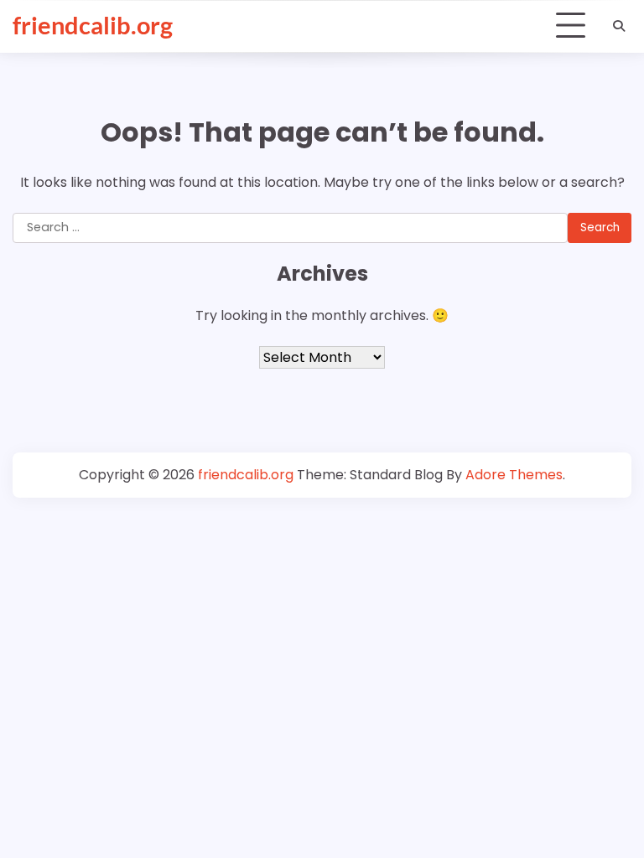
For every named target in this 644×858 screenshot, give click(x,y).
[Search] (618, 26)
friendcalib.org (93, 25)
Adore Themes (514, 474)
